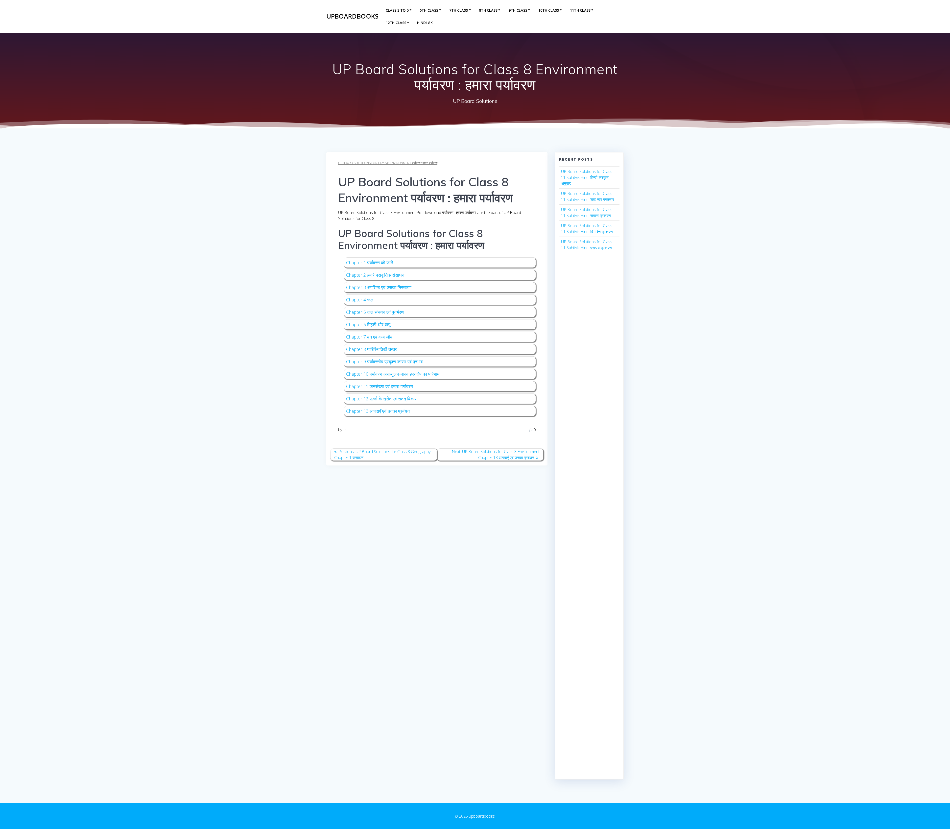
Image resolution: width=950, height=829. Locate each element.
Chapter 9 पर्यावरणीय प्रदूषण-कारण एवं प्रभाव (384, 362)
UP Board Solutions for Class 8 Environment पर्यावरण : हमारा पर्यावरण (387, 163)
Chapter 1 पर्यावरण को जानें (369, 263)
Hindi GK (425, 22)
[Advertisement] (589, 346)
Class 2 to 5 (397, 10)
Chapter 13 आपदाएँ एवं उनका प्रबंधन (378, 411)
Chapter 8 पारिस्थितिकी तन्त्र (371, 349)
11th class (580, 10)
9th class (518, 10)
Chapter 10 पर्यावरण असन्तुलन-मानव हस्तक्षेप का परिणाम (392, 374)
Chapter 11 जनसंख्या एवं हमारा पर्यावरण (379, 386)
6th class (429, 10)
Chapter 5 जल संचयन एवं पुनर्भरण (375, 312)
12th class (396, 22)
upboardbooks (352, 16)
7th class (458, 10)
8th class (488, 10)
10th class (548, 10)
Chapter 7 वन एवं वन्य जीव (369, 337)
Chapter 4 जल (359, 300)
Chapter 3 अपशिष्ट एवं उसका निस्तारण (378, 287)
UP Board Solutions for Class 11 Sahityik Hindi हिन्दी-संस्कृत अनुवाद (586, 177)
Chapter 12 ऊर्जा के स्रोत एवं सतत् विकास (382, 399)
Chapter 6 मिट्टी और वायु (368, 324)
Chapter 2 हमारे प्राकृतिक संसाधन (375, 275)
